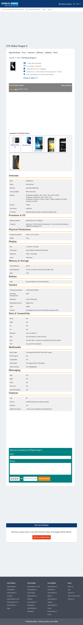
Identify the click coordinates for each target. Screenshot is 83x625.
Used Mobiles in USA (13, 599)
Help (69, 590)
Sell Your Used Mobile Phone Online (13, 9)
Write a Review (66, 85)
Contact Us (71, 593)
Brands (12, 58)
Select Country (66, 4)
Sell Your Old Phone (41, 525)
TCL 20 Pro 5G (26, 145)
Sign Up (50, 9)
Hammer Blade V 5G (38, 151)
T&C (69, 596)
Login (77, 4)
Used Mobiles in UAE (33, 587)
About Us (70, 587)
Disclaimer (71, 599)
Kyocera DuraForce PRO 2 (50, 144)
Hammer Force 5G (15, 146)
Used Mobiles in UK (12, 602)
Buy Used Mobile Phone (33, 9)
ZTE (18, 58)
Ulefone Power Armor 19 (15, 161)
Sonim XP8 (61, 144)
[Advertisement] (41, 28)
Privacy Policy (76, 596)
